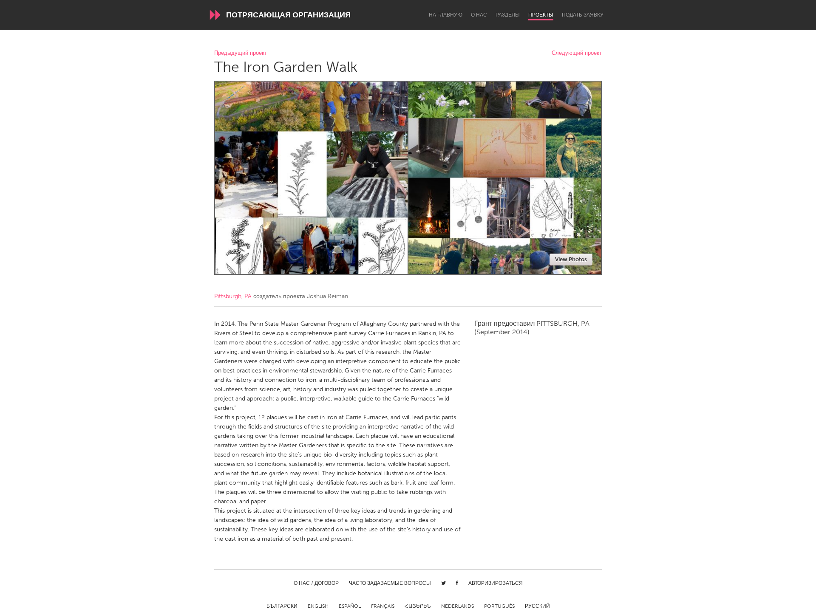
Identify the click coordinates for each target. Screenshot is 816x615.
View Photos (571, 259)
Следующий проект (577, 53)
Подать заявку (583, 15)
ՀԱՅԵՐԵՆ (418, 606)
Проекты (540, 15)
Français (382, 606)
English (318, 606)
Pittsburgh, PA (233, 296)
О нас (479, 15)
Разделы (508, 15)
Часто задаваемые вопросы (390, 583)
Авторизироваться (495, 583)
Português (499, 606)
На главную (445, 15)
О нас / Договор (316, 583)
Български (282, 606)
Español (350, 606)
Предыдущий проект (240, 53)
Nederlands (457, 606)
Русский (537, 606)
